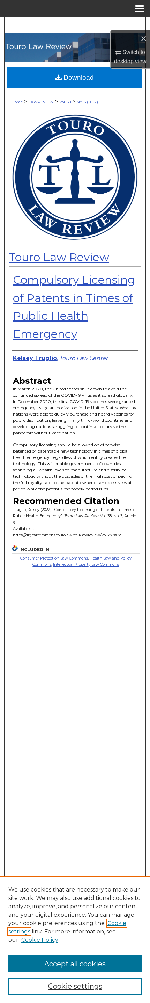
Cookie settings (75, 986)
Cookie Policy (39, 940)
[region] (75, 939)
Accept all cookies (75, 964)
